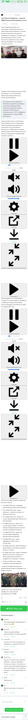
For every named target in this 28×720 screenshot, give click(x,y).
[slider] (14, 165)
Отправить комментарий (14, 710)
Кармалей (6, 649)
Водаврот (6, 619)
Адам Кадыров (14, 24)
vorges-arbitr (7, 639)
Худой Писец (7, 657)
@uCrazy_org (15, 608)
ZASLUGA (6, 629)
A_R (5, 685)
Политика (17, 15)
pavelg (5, 677)
